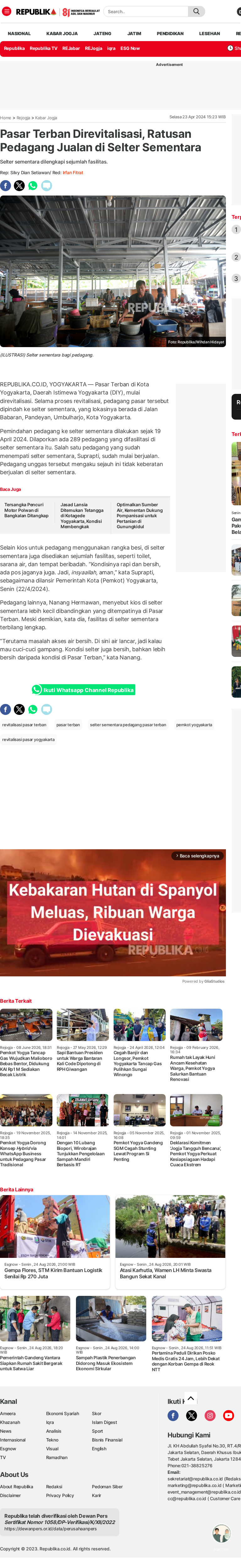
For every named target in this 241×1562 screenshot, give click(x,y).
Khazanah (10, 1422)
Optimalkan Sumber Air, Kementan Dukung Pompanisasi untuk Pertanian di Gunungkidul (140, 515)
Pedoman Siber (107, 1486)
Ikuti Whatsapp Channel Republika (88, 690)
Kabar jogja (62, 33)
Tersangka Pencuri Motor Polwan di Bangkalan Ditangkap (26, 510)
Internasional (12, 1439)
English (99, 1448)
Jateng (102, 33)
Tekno (52, 1439)
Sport (97, 1431)
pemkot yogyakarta (194, 724)
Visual (52, 1448)
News (6, 1431)
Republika (14, 48)
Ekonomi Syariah (62, 1413)
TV (3, 1457)
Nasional (19, 33)
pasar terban (68, 724)
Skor (96, 1413)
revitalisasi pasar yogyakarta (28, 739)
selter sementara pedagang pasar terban (128, 724)
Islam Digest (104, 1422)
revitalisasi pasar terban (24, 724)
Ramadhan (56, 1457)
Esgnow (8, 1448)
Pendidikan (170, 33)
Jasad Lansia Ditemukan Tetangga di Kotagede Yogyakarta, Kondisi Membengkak (82, 515)
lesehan (209, 33)
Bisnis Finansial (107, 1439)
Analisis (54, 1431)
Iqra (50, 1422)
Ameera (8, 1413)
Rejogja (23, 117)
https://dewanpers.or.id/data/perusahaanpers (50, 1528)
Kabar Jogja (46, 117)
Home (5, 117)
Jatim (134, 33)
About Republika (16, 1486)
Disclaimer (10, 1495)
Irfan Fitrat (73, 172)
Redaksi (54, 1486)
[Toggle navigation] (6, 11)
